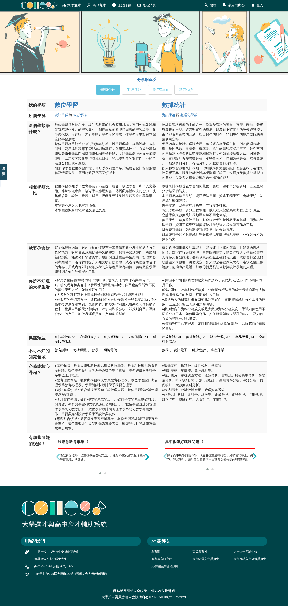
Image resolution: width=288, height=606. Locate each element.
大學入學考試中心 (245, 551)
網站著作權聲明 (163, 591)
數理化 (188, 115)
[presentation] (58, 456)
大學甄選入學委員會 (205, 559)
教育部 (155, 551)
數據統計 (174, 105)
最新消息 (149, 5)
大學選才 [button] (74, 5)
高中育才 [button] (99, 5)
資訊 (61, 115)
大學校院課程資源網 (164, 566)
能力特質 (186, 89)
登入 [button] (259, 5)
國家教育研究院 (161, 559)
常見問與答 (236, 5)
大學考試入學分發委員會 (250, 559)
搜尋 (213, 5)
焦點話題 (124, 5)
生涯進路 (134, 89)
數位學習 (66, 105)
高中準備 (160, 89)
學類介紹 (108, 89)
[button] (100, 473)
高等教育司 (199, 551)
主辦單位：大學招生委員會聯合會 (57, 551)
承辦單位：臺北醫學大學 (50, 559)
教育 (80, 115)
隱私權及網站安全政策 (130, 591)
